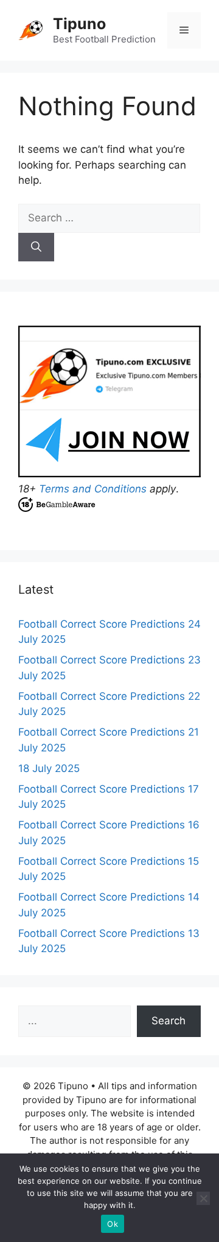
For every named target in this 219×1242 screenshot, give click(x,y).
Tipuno (79, 24)
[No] (203, 1198)
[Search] (36, 247)
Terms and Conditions (93, 489)
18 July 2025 (49, 768)
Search (168, 1021)
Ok (112, 1224)
